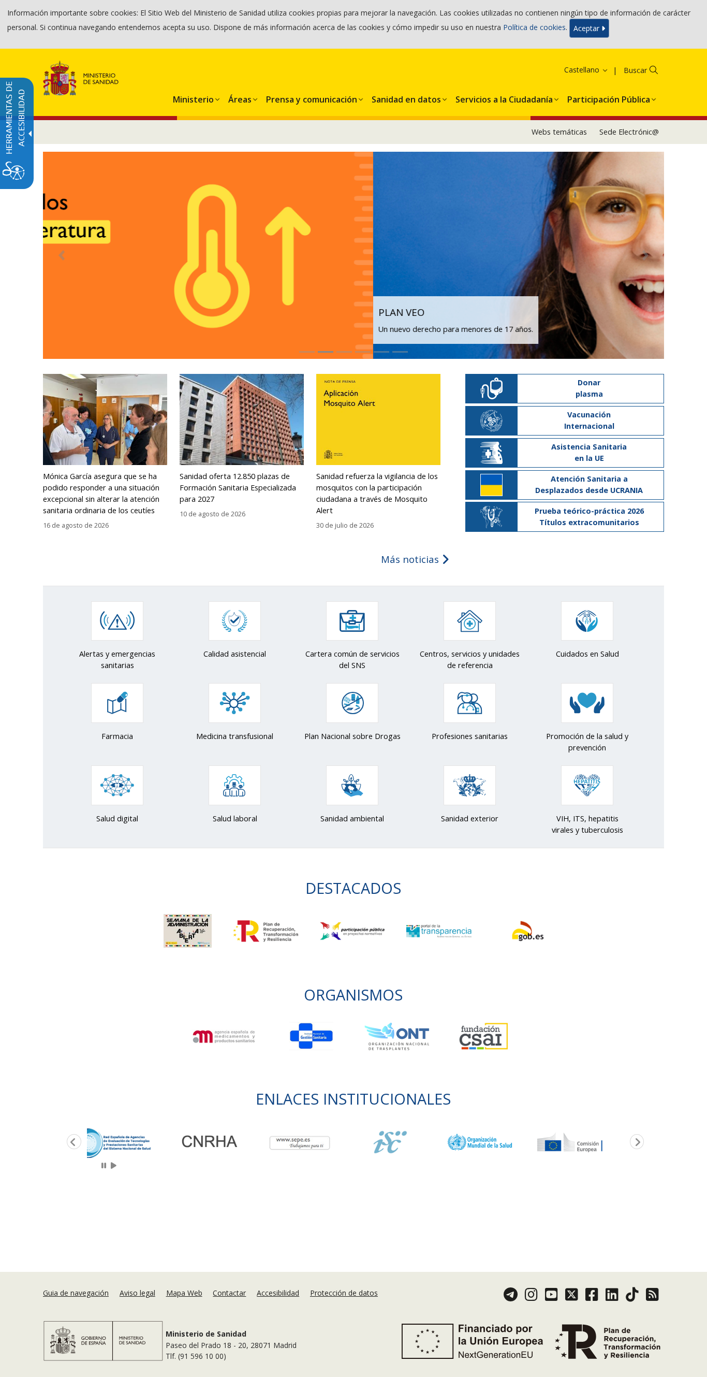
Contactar (229, 1293)
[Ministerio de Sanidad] (81, 80)
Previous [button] (72, 1142)
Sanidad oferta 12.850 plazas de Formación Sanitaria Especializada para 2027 (238, 487)
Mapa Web (184, 1293)
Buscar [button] (635, 70)
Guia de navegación (76, 1293)
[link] (132, 1142)
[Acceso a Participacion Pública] (353, 930)
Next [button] (635, 1142)
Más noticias (411, 559)
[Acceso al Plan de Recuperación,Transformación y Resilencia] (267, 930)
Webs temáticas (559, 132)
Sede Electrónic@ (629, 132)
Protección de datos (344, 1293)
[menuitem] (193, 97)
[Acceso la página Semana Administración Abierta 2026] (189, 930)
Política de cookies (534, 27)
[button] (573, 69)
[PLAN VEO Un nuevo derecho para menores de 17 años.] (353, 254)
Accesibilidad (278, 1293)
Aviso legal (137, 1293)
